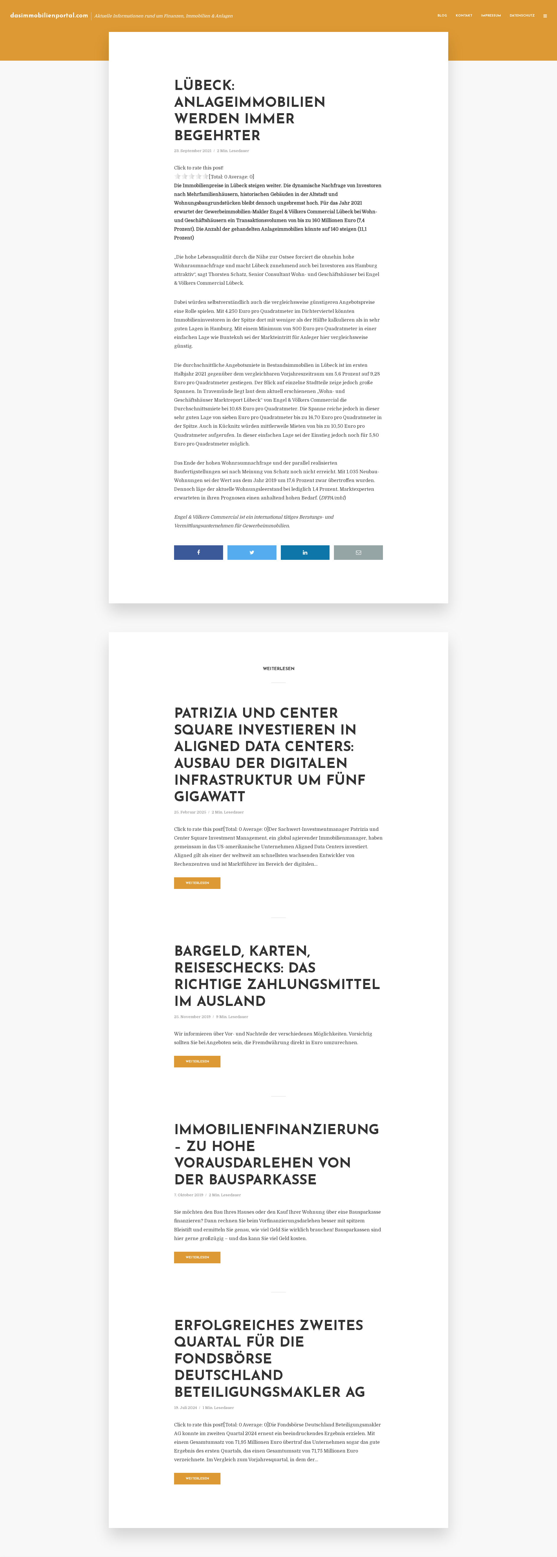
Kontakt (464, 15)
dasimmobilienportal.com (49, 16)
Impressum (491, 15)
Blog (442, 15)
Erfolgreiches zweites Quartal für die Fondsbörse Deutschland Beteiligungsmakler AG (269, 1360)
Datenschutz (522, 15)
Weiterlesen (197, 883)
